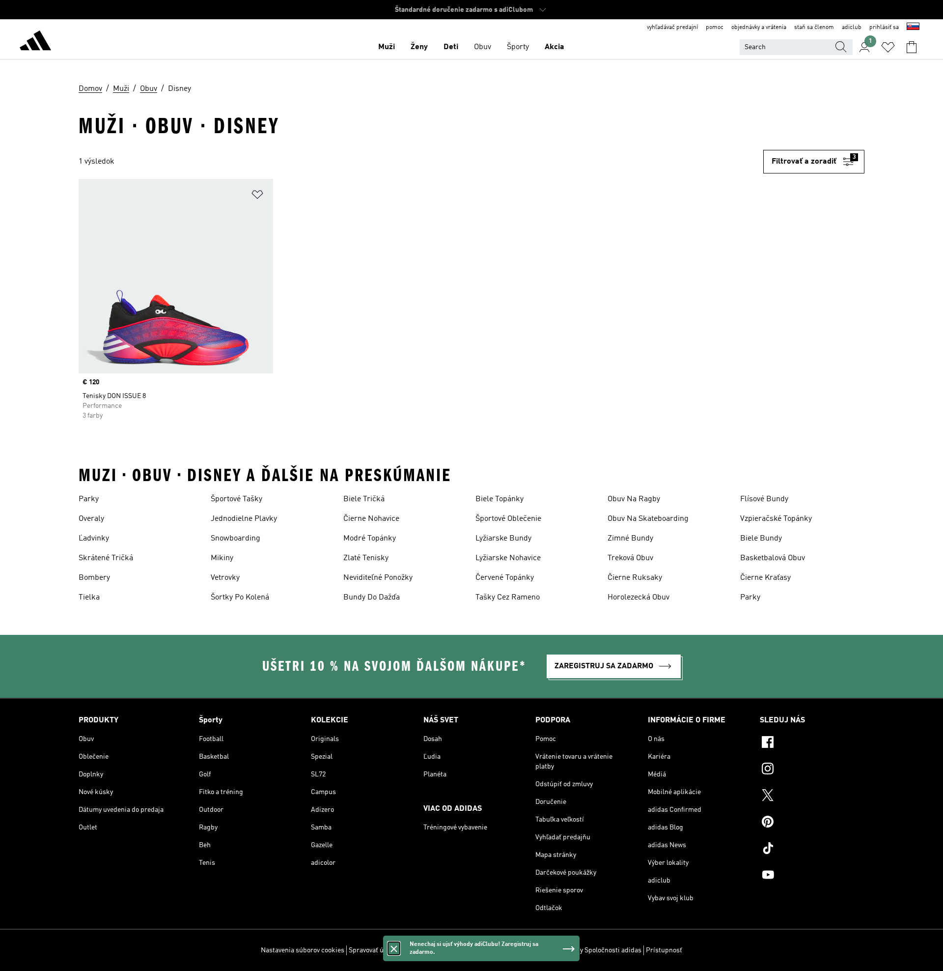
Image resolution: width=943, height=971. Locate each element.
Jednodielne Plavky (244, 519)
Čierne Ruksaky (635, 578)
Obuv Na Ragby (634, 499)
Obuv (482, 47)
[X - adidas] (812, 796)
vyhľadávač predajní (672, 27)
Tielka (89, 597)
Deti (451, 47)
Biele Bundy (761, 539)
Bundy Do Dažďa (371, 597)
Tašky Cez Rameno (507, 597)
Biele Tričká (364, 499)
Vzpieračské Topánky (776, 519)
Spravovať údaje (372, 950)
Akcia (554, 47)
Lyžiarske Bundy (503, 539)
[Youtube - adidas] (812, 876)
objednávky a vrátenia (758, 27)
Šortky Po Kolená (240, 597)
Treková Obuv (630, 558)
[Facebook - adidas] (812, 743)
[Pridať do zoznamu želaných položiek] (257, 196)
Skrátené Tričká (106, 558)
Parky (89, 499)
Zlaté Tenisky (365, 558)
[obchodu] (35, 42)
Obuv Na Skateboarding (648, 519)
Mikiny (222, 558)
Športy (518, 47)
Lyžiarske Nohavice (508, 558)
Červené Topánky (504, 578)
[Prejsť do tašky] (911, 47)
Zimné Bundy (630, 539)
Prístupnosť (664, 950)
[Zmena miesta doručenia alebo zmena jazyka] (913, 27)
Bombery (94, 578)
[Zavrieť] (394, 948)
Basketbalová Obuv (772, 558)
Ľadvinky (94, 539)
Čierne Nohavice (371, 519)
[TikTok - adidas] (812, 849)
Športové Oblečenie (508, 519)
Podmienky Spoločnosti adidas (595, 950)
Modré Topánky (369, 539)
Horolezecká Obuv (638, 597)
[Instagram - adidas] (812, 770)
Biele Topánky (499, 499)
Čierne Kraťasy (765, 578)
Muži (386, 47)
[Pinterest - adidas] (812, 823)
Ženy (419, 47)
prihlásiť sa (884, 27)
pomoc (714, 27)
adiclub (851, 27)
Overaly (91, 519)
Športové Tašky (236, 499)
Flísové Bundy (764, 499)
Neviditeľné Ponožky (378, 578)
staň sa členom (814, 27)
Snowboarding (235, 539)
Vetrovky (225, 578)
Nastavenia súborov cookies (302, 950)
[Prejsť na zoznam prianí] (888, 47)
